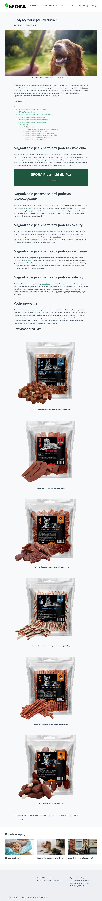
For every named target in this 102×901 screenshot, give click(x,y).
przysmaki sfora (62, 815)
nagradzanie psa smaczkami (38, 815)
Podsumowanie (23, 124)
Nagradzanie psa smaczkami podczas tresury (32, 117)
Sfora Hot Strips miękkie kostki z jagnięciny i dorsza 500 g (43, 129)
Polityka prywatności (77, 886)
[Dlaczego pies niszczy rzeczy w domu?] (51, 847)
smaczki (75, 815)
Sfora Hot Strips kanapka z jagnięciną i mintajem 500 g (42, 135)
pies (15, 25)
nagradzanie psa (20, 815)
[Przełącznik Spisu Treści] (15, 107)
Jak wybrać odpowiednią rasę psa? (80, 858)
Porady (52, 6)
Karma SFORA (61, 6)
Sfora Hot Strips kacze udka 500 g (37, 139)
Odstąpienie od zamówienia (79, 883)
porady (19, 25)
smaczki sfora (19, 819)
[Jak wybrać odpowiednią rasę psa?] (82, 847)
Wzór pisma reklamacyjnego (79, 880)
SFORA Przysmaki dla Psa (27, 112)
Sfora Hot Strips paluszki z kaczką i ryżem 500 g (40, 137)
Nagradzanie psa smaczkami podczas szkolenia (33, 109)
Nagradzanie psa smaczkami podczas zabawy (33, 122)
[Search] (87, 6)
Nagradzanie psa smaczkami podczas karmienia (33, 119)
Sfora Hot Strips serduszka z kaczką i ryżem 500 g (41, 133)
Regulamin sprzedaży (77, 878)
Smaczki (85, 88)
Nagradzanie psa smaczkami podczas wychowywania (35, 114)
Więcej (79, 6)
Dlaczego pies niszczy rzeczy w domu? (50, 858)
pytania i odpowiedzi (29, 25)
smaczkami (45, 154)
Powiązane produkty (29, 127)
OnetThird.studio (41, 897)
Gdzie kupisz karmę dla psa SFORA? (49, 880)
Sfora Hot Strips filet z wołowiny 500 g (38, 131)
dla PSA (71, 6)
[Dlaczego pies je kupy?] (19, 847)
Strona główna (42, 6)
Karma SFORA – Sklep (45, 878)
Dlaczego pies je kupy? (13, 858)
